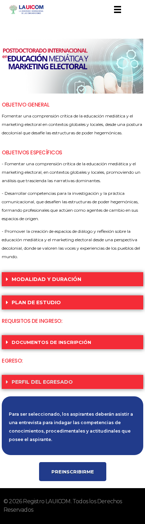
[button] (72, 279)
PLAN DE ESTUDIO (36, 302)
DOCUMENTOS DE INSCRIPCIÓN (51, 342)
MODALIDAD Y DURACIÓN (46, 279)
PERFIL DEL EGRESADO (42, 382)
